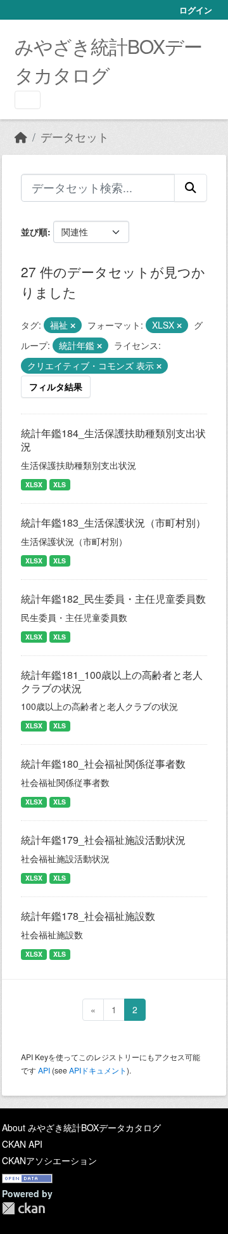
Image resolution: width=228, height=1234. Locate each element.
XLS (59, 484)
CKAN (23, 1208)
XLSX (33, 484)
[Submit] (190, 188)
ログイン (195, 10)
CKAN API (22, 1144)
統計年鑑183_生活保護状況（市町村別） (113, 522)
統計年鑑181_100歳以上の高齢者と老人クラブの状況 (112, 681)
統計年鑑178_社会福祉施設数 (88, 916)
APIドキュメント (98, 1070)
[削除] (72, 325)
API (44, 1070)
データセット (75, 137)
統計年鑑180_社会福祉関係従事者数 (103, 763)
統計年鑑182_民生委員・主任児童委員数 (113, 598)
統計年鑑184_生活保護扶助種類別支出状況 (113, 440)
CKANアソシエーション (49, 1160)
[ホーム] (21, 137)
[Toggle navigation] (28, 100)
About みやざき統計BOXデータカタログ (81, 1127)
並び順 (34, 231)
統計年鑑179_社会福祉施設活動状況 (103, 839)
